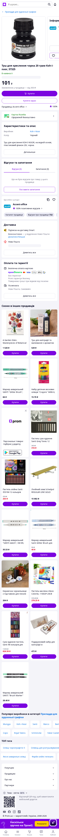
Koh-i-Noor (22, 724)
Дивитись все (29, 252)
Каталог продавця (14, 214)
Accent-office (20, 204)
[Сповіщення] (55, 4)
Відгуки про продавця (40, 214)
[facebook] (9, 811)
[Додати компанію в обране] (54, 199)
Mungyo (7, 724)
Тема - (13, 793)
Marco (46, 724)
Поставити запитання (29, 189)
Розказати (42, 823)
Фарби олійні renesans (42, 756)
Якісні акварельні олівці (14, 756)
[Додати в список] (53, 55)
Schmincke (36, 733)
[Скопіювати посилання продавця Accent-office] (48, 199)
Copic (5, 733)
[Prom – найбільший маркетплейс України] (4, 4)
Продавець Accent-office (13, 106)
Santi (35, 724)
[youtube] (4, 811)
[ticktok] (19, 811)
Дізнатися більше (16, 236)
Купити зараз (29, 100)
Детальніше (29, 152)
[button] (29, 93)
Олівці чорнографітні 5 (14, 747)
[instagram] (14, 811)
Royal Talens (20, 733)
